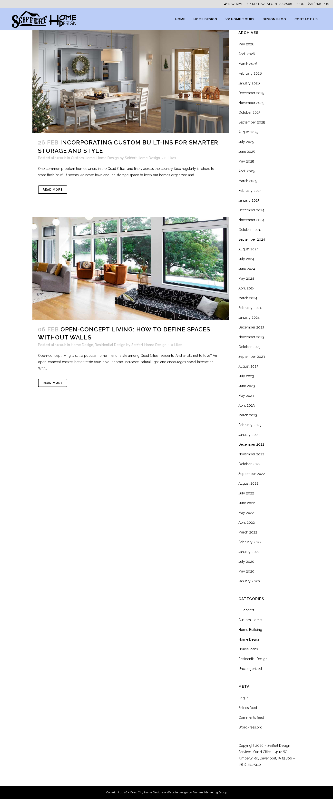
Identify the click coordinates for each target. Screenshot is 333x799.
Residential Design (110, 345)
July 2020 (246, 561)
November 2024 (251, 220)
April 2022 (246, 522)
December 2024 (251, 210)
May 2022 (246, 513)
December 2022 (251, 444)
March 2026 (247, 64)
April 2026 (246, 54)
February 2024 (250, 308)
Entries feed (247, 708)
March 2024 (247, 298)
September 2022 (251, 474)
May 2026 (246, 44)
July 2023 (246, 376)
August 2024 (248, 249)
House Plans (248, 649)
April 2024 (246, 288)
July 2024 (246, 259)
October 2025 (249, 112)
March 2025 (247, 181)
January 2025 (248, 200)
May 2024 (246, 278)
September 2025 (251, 122)
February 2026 (250, 73)
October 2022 (249, 464)
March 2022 (247, 532)
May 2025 (246, 161)
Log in (243, 698)
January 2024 (249, 317)
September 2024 (251, 239)
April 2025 (246, 171)
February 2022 (250, 542)
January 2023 (249, 435)
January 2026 (249, 83)
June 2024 (246, 269)
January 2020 (249, 581)
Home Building (250, 630)
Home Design (108, 158)
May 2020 (246, 571)
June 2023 (246, 386)
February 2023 (250, 425)
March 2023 (247, 415)
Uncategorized (250, 669)
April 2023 (246, 405)
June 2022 (246, 503)
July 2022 (246, 493)
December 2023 (251, 327)
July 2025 (246, 142)
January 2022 (249, 552)
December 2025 (251, 93)
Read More (53, 189)
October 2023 (249, 347)
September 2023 (251, 357)
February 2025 (249, 191)
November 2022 (251, 454)
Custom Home (83, 158)
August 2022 (248, 483)
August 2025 (248, 132)
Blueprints (246, 610)
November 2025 (251, 103)
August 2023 (248, 366)
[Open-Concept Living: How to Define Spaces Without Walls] (130, 268)
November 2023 (251, 337)
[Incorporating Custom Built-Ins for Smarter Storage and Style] (130, 81)
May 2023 (246, 396)
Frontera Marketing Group (210, 792)
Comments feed (251, 717)
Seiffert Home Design (142, 158)
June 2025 (246, 152)
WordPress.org (250, 727)
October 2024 (249, 230)
